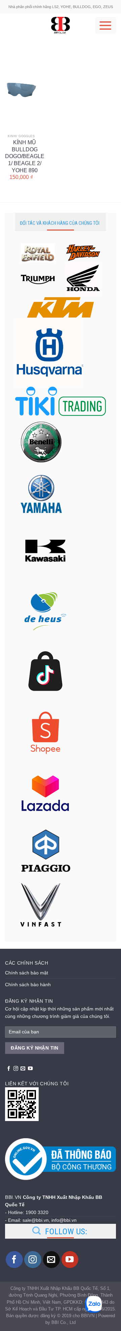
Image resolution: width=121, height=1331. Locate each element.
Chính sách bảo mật (26, 972)
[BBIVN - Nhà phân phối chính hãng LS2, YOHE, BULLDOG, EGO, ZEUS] (60, 25)
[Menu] (105, 25)
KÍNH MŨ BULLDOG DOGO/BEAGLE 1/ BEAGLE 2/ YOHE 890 (24, 146)
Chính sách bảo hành (28, 984)
